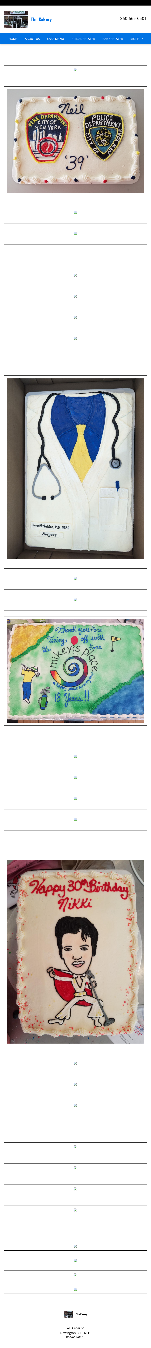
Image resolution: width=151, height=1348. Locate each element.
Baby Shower (112, 39)
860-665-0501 (133, 18)
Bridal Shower (83, 39)
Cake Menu (55, 39)
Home (13, 39)
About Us (32, 39)
